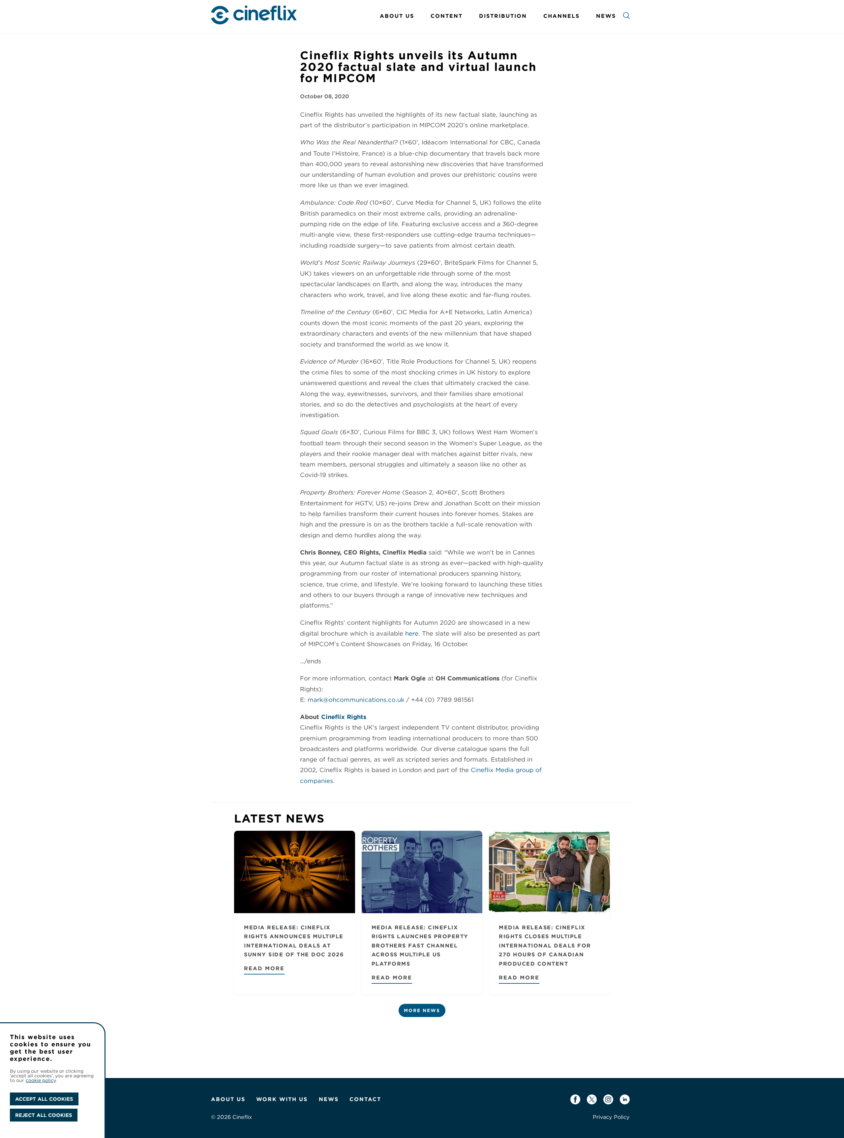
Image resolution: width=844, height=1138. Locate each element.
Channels (561, 16)
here (411, 633)
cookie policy (41, 1080)
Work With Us (282, 1099)
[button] (626, 17)
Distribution (503, 16)
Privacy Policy (611, 1117)
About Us (397, 16)
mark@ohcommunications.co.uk (356, 699)
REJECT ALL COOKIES (43, 1115)
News (606, 16)
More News (422, 1010)
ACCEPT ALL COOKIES (44, 1099)
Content (447, 16)
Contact (365, 1099)
